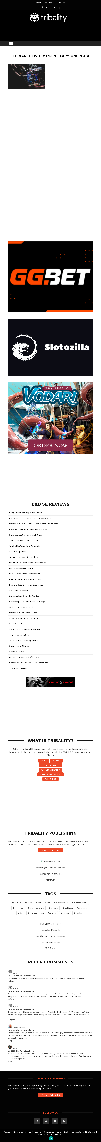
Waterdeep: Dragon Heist (21, 607)
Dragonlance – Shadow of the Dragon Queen (30, 518)
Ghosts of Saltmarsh (18, 590)
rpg (39, 903)
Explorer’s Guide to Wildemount (24, 574)
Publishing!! (50, 779)
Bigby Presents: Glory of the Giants (25, 512)
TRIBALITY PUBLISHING (50, 850)
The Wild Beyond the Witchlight (24, 540)
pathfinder (69, 908)
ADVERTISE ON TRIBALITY (50, 774)
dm (48, 903)
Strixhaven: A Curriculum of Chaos (25, 535)
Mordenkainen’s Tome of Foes (23, 613)
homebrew (19, 908)
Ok (51, 1138)
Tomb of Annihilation (19, 635)
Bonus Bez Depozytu (50, 930)
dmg (21, 913)
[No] (98, 1135)
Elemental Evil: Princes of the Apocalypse (28, 663)
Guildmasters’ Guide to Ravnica (24, 596)
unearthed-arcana (37, 908)
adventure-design (37, 913)
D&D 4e (66, 913)
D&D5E (53, 913)
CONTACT (56, 761)
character (54, 908)
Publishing (61, 2)
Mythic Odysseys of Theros (21, 568)
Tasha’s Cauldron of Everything (23, 557)
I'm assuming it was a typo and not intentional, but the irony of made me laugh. (46, 978)
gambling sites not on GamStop (50, 867)
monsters (83, 908)
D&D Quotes (50, 948)
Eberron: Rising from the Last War (25, 579)
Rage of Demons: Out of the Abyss (25, 657)
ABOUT (44, 761)
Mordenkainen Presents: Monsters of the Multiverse (33, 524)
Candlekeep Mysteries (19, 551)
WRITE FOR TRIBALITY (50, 770)
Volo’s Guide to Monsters (20, 624)
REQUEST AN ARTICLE (51, 765)
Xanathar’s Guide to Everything (23, 618)
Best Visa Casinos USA (50, 923)
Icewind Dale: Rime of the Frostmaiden (27, 562)
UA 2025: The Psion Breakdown (21, 975)
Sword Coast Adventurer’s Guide (24, 629)
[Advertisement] (53, 31)
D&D (30, 903)
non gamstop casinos (50, 942)
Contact (48, 2)
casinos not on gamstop (50, 873)
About (38, 2)
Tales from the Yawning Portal (23, 640)
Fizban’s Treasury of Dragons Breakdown (28, 529)
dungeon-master (80, 903)
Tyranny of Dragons (18, 668)
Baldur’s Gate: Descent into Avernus (26, 585)
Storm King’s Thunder (19, 646)
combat (79, 913)
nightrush (50, 879)
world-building (61, 903)
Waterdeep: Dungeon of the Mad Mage (27, 601)
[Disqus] (50, 135)
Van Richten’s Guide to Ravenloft (24, 546)
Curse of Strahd (16, 651)
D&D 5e (18, 903)
